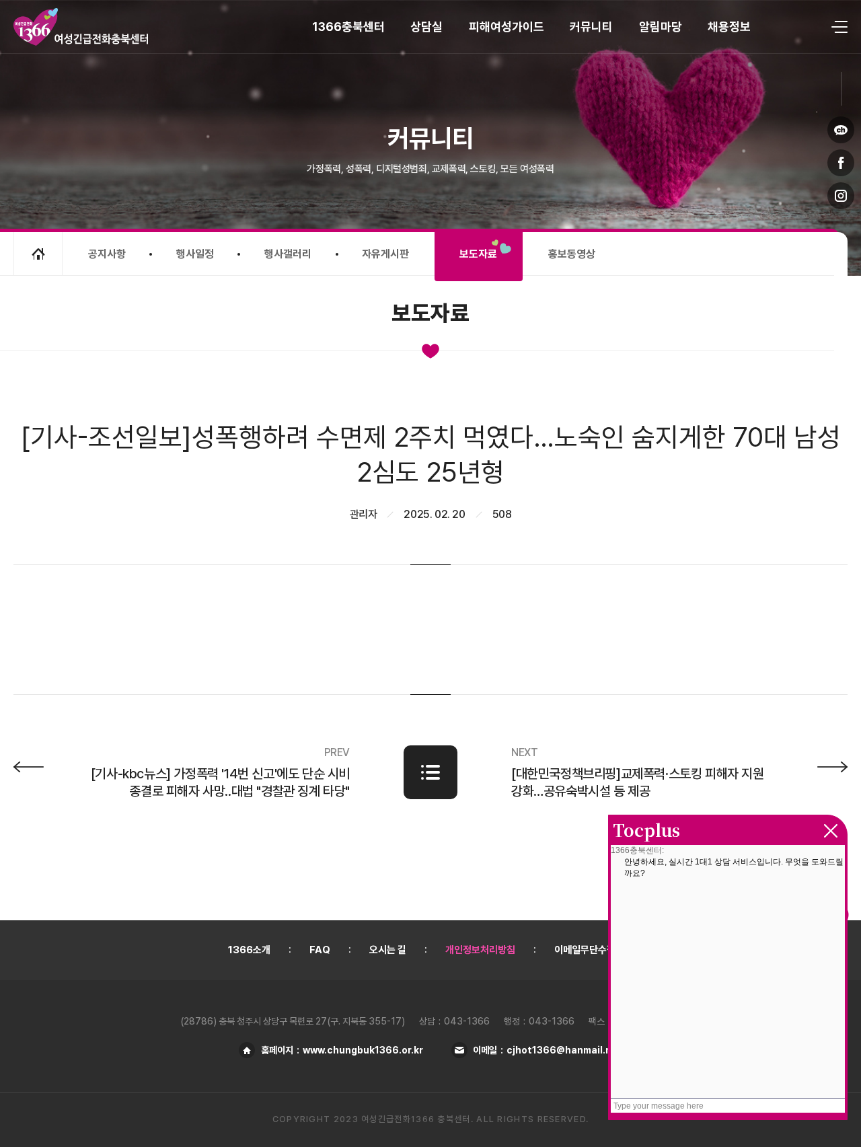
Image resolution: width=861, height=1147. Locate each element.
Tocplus (646, 829)
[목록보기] (430, 772)
